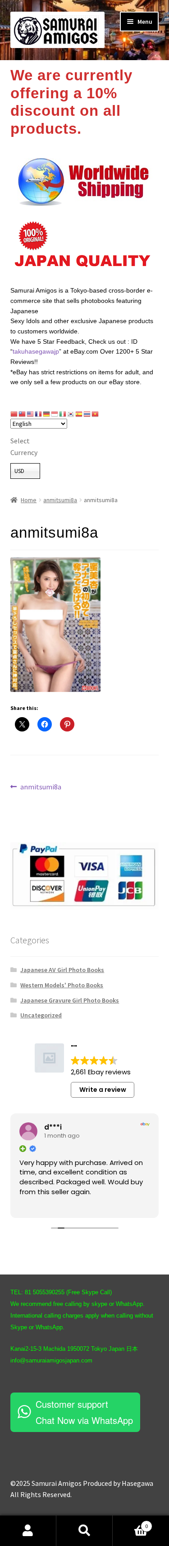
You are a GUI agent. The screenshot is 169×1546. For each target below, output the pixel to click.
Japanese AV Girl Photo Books (62, 970)
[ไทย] (87, 414)
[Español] (79, 414)
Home (29, 500)
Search (84, 1530)
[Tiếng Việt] (95, 414)
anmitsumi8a (60, 500)
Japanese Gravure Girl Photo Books (69, 1000)
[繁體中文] (22, 414)
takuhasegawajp (36, 351)
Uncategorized (41, 1015)
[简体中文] (14, 414)
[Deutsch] (47, 414)
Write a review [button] (102, 1089)
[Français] (39, 414)
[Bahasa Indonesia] (55, 414)
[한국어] (71, 414)
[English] (31, 414)
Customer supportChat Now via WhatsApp (84, 1412)
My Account (28, 1530)
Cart (130, 1522)
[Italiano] (63, 414)
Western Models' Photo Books (61, 985)
